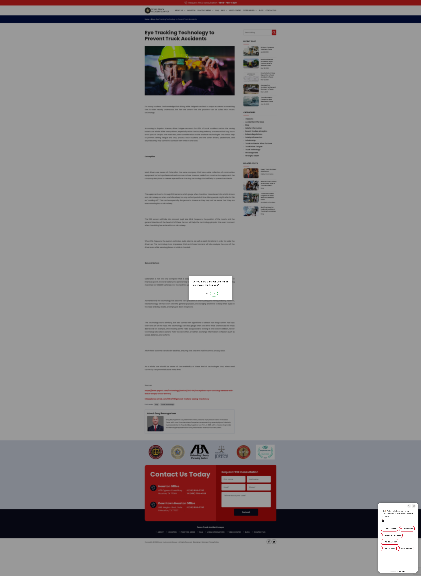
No (206, 293)
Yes (213, 293)
